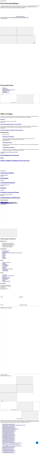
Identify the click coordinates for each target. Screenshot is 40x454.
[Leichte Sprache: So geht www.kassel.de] (8, 26)
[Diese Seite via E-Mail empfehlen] (10, 227)
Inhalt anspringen (3, 0)
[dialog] (20, 10)
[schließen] (30, 415)
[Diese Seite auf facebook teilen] (10, 211)
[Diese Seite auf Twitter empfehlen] (10, 219)
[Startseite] (8, 383)
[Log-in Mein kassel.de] (25, 31)
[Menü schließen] (8, 397)
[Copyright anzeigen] (8, 58)
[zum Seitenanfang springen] (8, 233)
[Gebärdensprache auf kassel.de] (24, 26)
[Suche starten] (25, 99)
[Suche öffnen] (8, 39)
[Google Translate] (8, 31)
